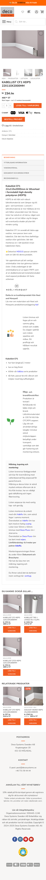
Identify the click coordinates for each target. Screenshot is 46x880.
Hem (4, 78)
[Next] (40, 48)
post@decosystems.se (26, 767)
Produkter (13, 78)
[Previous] (6, 48)
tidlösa (20, 371)
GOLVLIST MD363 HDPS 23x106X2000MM (33, 711)
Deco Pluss (25, 530)
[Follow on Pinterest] (25, 839)
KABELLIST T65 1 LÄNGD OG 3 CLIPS (31, 618)
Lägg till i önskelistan (13, 125)
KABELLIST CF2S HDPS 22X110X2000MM (12, 662)
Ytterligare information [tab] (15, 163)
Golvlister (35, 78)
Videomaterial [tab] (10, 168)
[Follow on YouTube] (31, 839)
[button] (42, 12)
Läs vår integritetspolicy (23, 810)
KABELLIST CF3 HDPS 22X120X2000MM (11, 711)
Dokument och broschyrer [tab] (16, 173)
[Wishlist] (22, 12)
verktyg (28, 576)
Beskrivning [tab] (9, 157)
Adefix (20, 514)
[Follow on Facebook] (14, 839)
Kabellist (10, 139)
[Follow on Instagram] (20, 839)
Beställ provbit (13, 119)
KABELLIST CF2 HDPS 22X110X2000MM (11, 618)
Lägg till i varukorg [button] (12, 629)
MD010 (20, 251)
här (36, 304)
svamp (28, 523)
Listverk (24, 78)
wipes (23, 539)
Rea (35, 707)
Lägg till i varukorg (27, 105)
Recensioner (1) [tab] (11, 178)
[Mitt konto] (36, 12)
